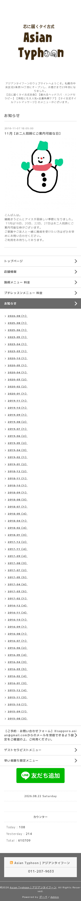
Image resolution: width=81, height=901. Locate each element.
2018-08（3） (18, 499)
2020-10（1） (18, 358)
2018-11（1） (18, 478)
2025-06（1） (18, 330)
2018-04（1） (18, 520)
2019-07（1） (18, 429)
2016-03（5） (18, 669)
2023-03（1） (18, 351)
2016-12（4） (18, 605)
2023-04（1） (18, 344)
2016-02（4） (18, 676)
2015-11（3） (18, 697)
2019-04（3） (18, 450)
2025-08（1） (18, 323)
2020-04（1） (18, 372)
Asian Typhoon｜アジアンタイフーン (33, 887)
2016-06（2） (18, 648)
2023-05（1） (18, 337)
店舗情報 (10, 272)
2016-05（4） (18, 655)
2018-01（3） (18, 535)
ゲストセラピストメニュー (23, 750)
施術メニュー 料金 (17, 282)
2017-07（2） (18, 570)
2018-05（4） (18, 513)
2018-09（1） (18, 492)
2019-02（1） (18, 457)
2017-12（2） (18, 542)
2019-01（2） (18, 464)
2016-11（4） (18, 612)
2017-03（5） (18, 591)
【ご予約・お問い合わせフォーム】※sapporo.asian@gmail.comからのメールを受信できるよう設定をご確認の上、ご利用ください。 (40, 735)
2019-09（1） (18, 415)
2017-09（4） (18, 556)
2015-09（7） (18, 711)
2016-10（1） (18, 619)
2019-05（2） (18, 443)
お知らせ (10, 303)
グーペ (43, 897)
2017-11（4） (18, 549)
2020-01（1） (18, 393)
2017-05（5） (18, 577)
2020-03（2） (18, 379)
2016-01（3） (18, 683)
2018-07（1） (18, 506)
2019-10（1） (18, 407)
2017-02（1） (18, 598)
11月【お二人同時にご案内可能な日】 (33, 133)
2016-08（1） (18, 633)
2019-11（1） (18, 400)
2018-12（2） (18, 471)
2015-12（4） (18, 690)
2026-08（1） (18, 316)
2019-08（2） (18, 422)
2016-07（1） (18, 641)
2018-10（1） (18, 485)
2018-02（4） (18, 528)
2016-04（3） (18, 662)
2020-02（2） (18, 386)
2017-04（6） (18, 584)
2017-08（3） (18, 563)
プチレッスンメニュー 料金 (23, 293)
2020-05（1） (18, 365)
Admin (54, 897)
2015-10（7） (18, 704)
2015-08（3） (18, 718)
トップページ (13, 261)
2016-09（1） (18, 626)
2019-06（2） (18, 436)
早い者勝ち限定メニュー (21, 760)
